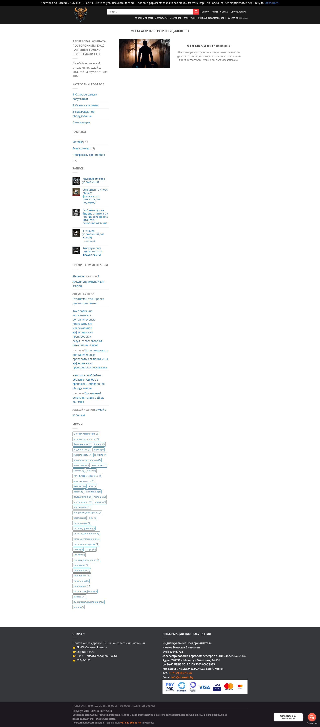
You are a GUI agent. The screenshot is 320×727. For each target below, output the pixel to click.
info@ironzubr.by (182, 677)
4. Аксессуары (81, 122)
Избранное (175, 18)
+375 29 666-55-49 (180, 673)
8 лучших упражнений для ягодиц (93, 234)
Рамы (215, 11)
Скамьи (224, 11)
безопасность (82, 444)
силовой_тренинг (84, 528)
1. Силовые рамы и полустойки (84, 97)
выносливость (82, 454)
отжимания (93, 491)
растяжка (80, 517)
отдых (78, 491)
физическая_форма (85, 591)
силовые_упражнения (86, 538)
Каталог (206, 11)
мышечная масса (84, 480)
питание (100, 496)
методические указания (87, 475)
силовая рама (82, 523)
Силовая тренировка (86, 433)
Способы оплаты (144, 18)
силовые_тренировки (86, 533)
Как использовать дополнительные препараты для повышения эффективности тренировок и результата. (90, 359)
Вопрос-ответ (81, 148)
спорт (91, 549)
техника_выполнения (86, 559)
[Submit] (196, 12)
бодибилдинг (82, 449)
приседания (82, 507)
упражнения (82, 586)
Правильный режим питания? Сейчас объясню (88, 397)
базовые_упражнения (86, 439)
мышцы (80, 486)
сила (92, 517)
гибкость (100, 454)
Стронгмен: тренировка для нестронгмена (88, 301)
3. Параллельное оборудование (83, 114)
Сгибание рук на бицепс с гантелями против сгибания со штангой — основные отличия (95, 217)
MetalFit (77, 142)
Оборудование (238, 11)
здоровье (99, 465)
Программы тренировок (88, 155)
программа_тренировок (87, 512)
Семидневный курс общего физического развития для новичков (95, 196)
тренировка (82, 570)
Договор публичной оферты (137, 705)
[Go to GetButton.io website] (312, 723)
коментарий (88, 241)
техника (79, 554)
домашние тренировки (87, 460)
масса (91, 470)
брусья (99, 449)
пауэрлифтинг (82, 496)
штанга (79, 607)
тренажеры (81, 565)
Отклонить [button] (272, 3)
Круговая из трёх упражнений (93, 180)
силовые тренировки (86, 544)
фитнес (79, 596)
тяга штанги (81, 580)
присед (100, 501)
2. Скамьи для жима (85, 105)
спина (78, 549)
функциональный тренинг (89, 601)
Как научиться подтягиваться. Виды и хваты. (92, 251)
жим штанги (81, 465)
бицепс (99, 444)
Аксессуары (161, 18)
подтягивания (83, 501)
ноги (92, 486)
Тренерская (190, 18)
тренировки (82, 575)
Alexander (78, 276)
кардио (79, 470)
